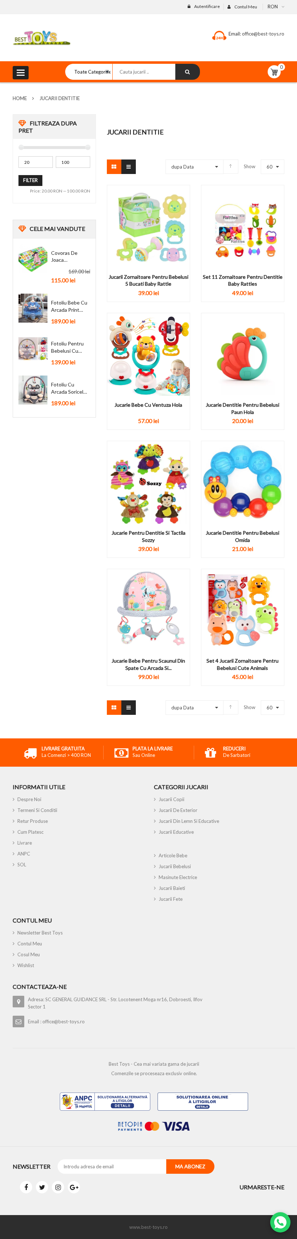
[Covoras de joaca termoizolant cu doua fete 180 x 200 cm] (32, 258)
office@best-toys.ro (262, 34)
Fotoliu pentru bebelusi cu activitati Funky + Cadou (69, 347)
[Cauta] (187, 72)
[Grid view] (114, 166)
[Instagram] (58, 1187)
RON (273, 6)
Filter (30, 180)
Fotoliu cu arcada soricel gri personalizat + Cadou (69, 388)
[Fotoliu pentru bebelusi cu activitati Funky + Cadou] (32, 349)
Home (20, 98)
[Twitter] (42, 1187)
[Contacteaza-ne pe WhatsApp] (280, 1222)
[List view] (128, 166)
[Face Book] (26, 1187)
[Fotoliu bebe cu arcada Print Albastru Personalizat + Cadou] (32, 308)
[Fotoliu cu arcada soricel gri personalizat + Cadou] (32, 390)
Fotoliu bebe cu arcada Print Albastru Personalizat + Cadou (69, 306)
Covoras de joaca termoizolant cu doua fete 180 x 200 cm (70, 257)
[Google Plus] (74, 1187)
